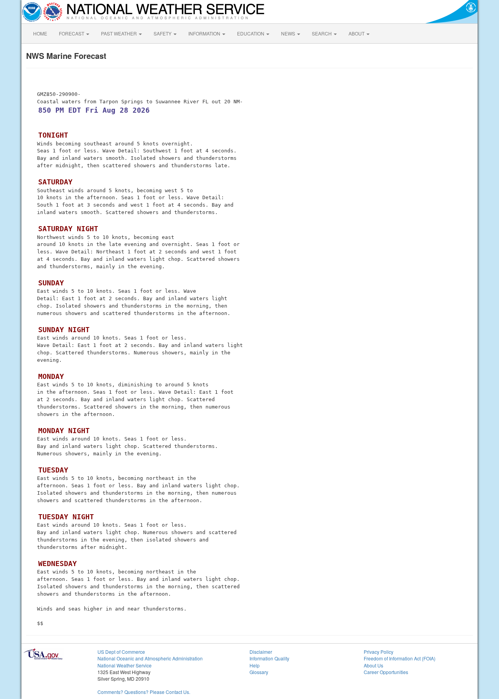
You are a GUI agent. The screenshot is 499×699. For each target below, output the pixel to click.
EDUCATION (251, 33)
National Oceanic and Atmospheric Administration (150, 658)
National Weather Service (124, 665)
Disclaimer (261, 651)
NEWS (288, 33)
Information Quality (269, 658)
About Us (373, 665)
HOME (40, 33)
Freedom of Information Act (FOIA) (399, 658)
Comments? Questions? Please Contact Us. (143, 691)
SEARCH (322, 33)
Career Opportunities (386, 672)
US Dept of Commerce (121, 651)
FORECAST (72, 33)
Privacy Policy (378, 651)
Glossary (259, 672)
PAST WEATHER (119, 33)
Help (255, 665)
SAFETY (163, 33)
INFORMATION (204, 33)
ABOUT (357, 33)
